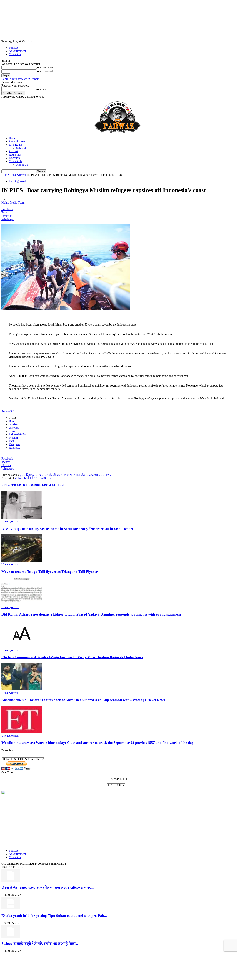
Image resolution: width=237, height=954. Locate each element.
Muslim (13, 437)
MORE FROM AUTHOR (48, 485)
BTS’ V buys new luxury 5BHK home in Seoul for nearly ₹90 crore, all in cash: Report (67, 529)
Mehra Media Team (12, 202)
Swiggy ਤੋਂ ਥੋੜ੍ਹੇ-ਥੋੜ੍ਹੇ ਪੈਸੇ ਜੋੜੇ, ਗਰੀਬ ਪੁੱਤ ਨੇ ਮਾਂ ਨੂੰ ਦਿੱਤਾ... (39, 943)
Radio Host (15, 154)
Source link (8, 411)
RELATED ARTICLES (16, 485)
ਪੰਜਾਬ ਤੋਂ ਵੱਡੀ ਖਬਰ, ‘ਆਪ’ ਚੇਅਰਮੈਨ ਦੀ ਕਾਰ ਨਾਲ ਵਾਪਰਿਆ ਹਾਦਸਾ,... (47, 888)
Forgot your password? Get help (20, 78)
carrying (14, 427)
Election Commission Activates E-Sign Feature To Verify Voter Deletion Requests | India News (72, 657)
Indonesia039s (17, 434)
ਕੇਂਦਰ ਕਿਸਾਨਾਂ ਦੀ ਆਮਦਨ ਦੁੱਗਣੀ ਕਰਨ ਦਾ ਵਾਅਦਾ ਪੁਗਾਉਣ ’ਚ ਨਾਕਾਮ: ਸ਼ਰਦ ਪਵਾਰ (65, 474)
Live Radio (15, 144)
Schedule (21, 148)
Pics (11, 441)
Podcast (13, 47)
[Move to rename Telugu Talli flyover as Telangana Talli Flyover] (21, 561)
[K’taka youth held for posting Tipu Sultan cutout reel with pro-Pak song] (10, 908)
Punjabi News (17, 141)
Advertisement (17, 50)
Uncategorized (17, 174)
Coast (12, 431)
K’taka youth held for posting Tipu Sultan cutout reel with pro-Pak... (54, 916)
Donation (14, 158)
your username (44, 67)
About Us (22, 164)
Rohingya (14, 447)
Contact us (15, 54)
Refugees (14, 444)
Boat (11, 421)
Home (12, 138)
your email (42, 89)
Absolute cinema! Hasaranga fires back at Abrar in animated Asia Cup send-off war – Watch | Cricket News (83, 700)
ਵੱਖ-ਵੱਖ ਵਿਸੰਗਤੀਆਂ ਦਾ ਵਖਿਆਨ (33, 478)
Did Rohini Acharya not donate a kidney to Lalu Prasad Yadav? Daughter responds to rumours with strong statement (91, 614)
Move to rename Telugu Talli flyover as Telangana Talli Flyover (49, 572)
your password (44, 71)
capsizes (14, 424)
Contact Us (15, 161)
